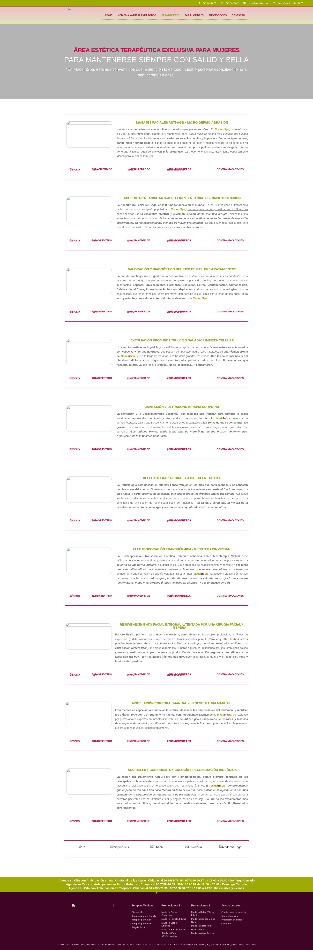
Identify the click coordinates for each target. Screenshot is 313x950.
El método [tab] (74, 169)
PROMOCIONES (218, 15)
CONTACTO (238, 15)
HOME (108, 15)
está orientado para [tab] (102, 169)
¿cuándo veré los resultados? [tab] (179, 169)
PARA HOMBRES (194, 15)
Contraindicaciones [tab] (230, 169)
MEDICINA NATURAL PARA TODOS (137, 15)
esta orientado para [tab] (102, 240)
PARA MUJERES (170, 15)
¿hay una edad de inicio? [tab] (138, 169)
